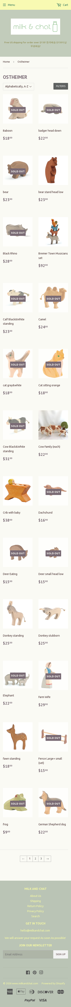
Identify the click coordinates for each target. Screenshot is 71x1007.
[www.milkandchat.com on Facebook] (28, 973)
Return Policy (35, 906)
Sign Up (60, 954)
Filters (60, 86)
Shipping (35, 901)
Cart (65, 4)
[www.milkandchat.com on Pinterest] (35, 973)
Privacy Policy (35, 911)
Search (35, 916)
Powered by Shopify (53, 983)
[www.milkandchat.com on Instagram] (41, 973)
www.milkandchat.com (25, 983)
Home (6, 61)
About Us (35, 895)
